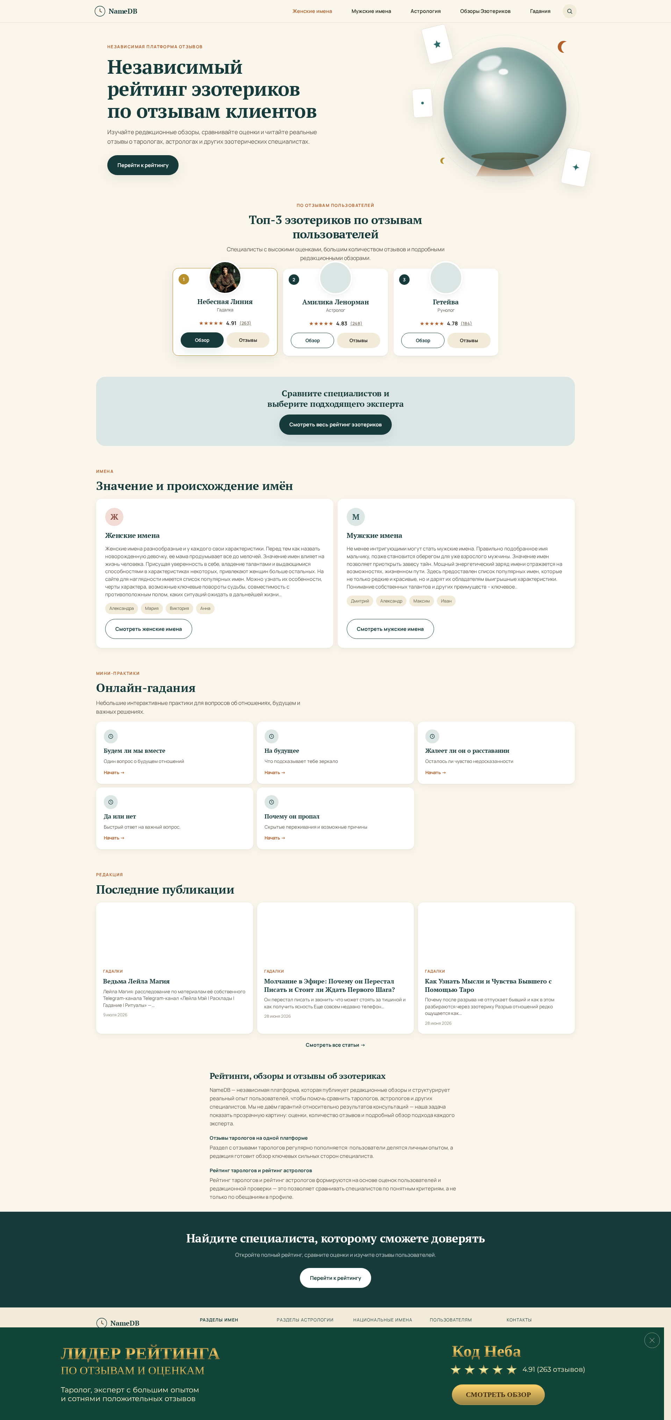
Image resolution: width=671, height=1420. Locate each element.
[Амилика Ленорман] (335, 278)
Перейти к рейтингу (142, 165)
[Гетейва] (446, 278)
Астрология (426, 11)
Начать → (114, 772)
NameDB (124, 1323)
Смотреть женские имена (148, 629)
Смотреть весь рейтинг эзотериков (335, 424)
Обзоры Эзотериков (485, 11)
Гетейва (446, 302)
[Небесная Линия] (225, 277)
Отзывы (248, 340)
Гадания (540, 11)
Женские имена (312, 11)
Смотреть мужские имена (390, 629)
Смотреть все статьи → (336, 1044)
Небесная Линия (225, 302)
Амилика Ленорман (335, 302)
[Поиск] (570, 11)
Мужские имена (371, 11)
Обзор (202, 340)
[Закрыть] (652, 1340)
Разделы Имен (219, 1320)
